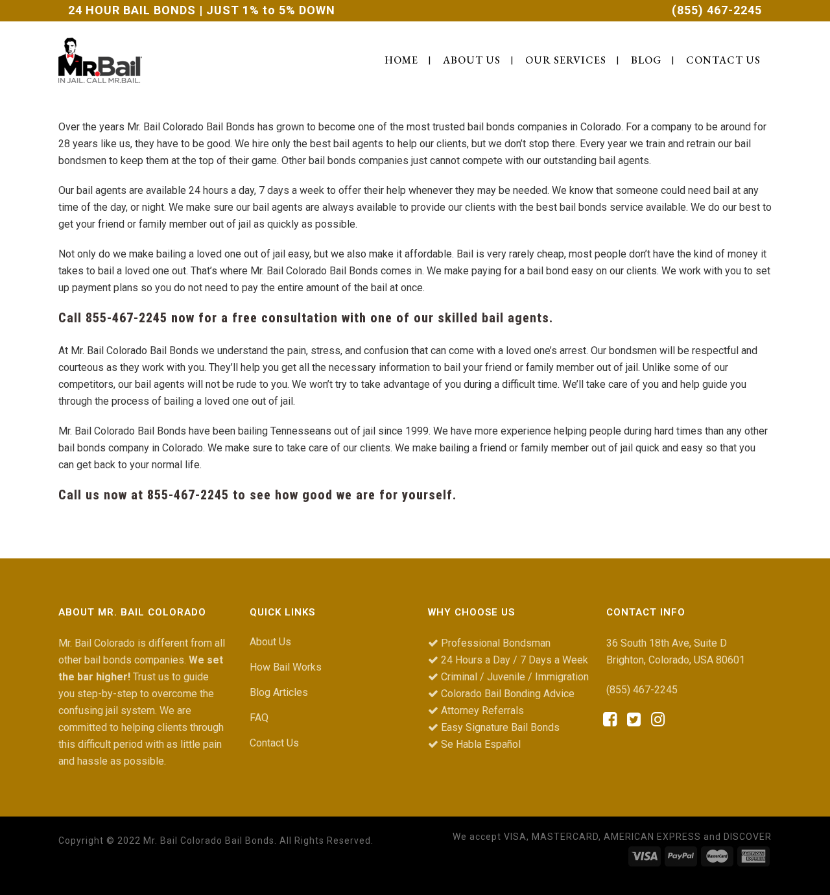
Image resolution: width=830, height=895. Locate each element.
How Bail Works (286, 667)
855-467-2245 (126, 318)
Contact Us (274, 743)
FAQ (259, 717)
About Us (270, 642)
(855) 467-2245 (717, 10)
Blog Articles (279, 692)
